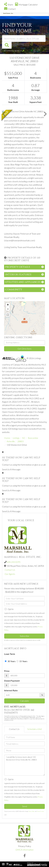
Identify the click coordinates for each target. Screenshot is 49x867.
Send (24, 806)
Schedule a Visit (34, 729)
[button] (7, 45)
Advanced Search (13, 51)
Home (7, 438)
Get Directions (24, 348)
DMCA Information (24, 849)
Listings (16, 438)
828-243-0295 (13, 562)
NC (23, 438)
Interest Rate (11, 690)
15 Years (23, 661)
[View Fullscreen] (8, 315)
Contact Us (10, 569)
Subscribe (24, 636)
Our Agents (10, 574)
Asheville (11, 441)
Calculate (24, 700)
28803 (20, 441)
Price (6, 671)
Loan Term (9, 654)
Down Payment (12, 680)
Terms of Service (40, 811)
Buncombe (33, 438)
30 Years (11, 661)
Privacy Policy (31, 811)
